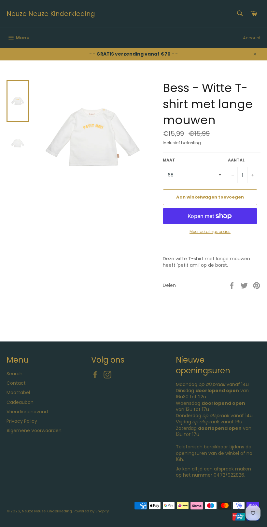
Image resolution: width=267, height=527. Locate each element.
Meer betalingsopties (210, 231)
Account (251, 38)
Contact (16, 383)
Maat (169, 160)
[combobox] (239, 13)
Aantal (236, 160)
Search (14, 373)
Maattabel (18, 392)
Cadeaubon (20, 402)
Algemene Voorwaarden (34, 430)
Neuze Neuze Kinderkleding (51, 13)
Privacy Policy (22, 421)
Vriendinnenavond (27, 411)
